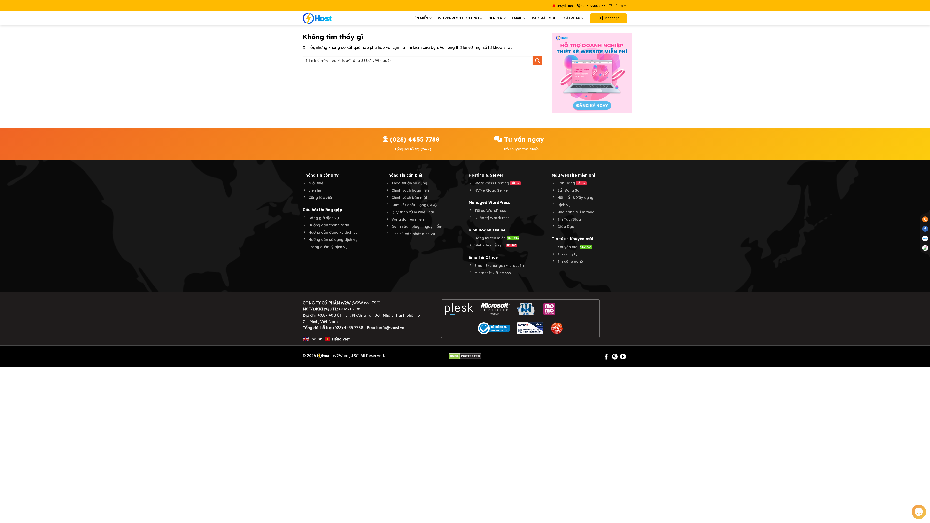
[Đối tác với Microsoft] (495, 309)
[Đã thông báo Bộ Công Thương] (493, 328)
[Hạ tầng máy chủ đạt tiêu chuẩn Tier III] (526, 309)
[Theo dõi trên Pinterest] (615, 357)
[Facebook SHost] (925, 228)
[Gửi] (537, 60)
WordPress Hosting (458, 18)
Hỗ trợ (618, 5)
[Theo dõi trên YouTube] (623, 357)
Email (517, 18)
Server (496, 18)
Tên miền (420, 18)
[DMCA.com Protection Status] (465, 355)
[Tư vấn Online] (925, 248)
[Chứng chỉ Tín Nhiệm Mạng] (530, 328)
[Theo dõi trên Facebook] (606, 357)
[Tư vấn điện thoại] (925, 219)
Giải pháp (571, 18)
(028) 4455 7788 (593, 5)
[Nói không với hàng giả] (556, 328)
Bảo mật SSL (544, 18)
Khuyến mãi (565, 5)
